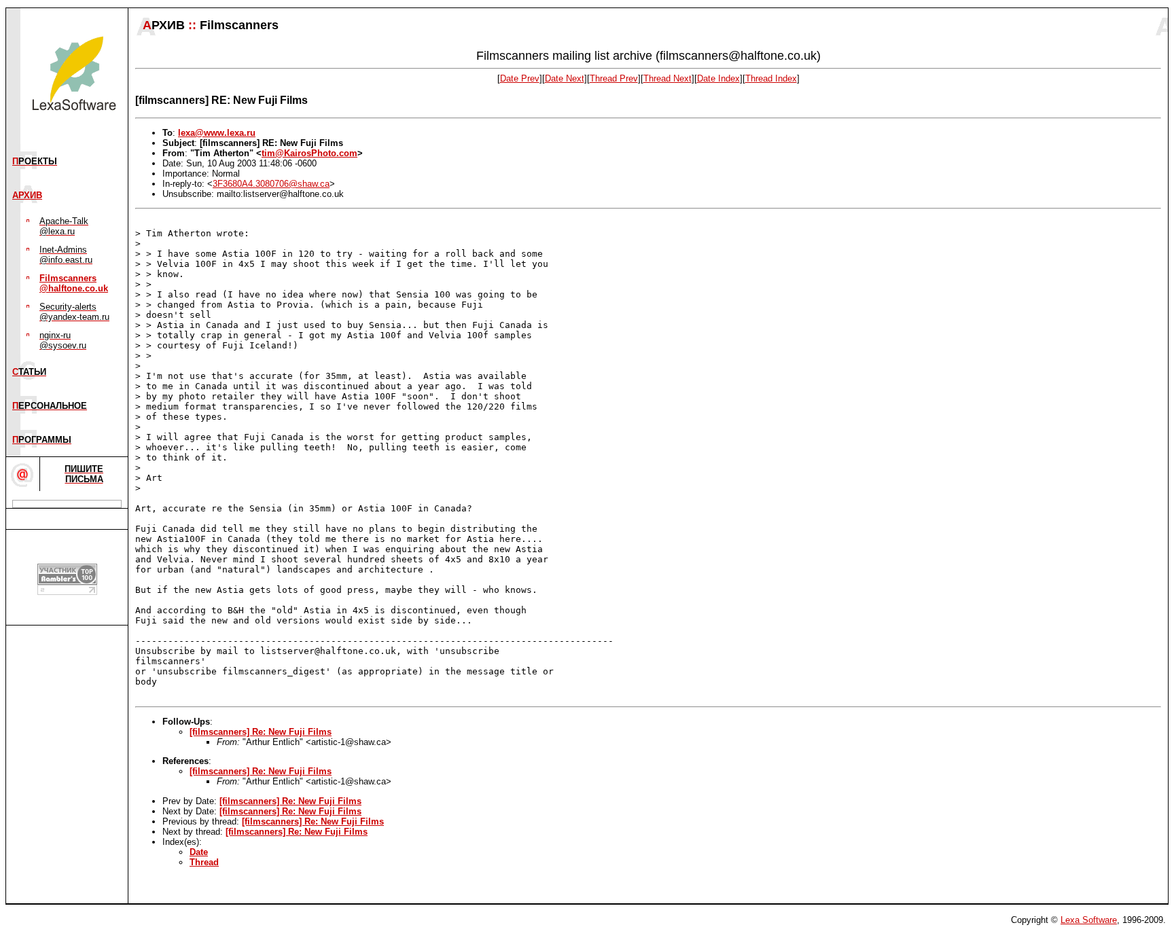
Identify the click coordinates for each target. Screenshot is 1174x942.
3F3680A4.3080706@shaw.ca (271, 184)
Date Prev (519, 78)
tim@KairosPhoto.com (309, 153)
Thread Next (667, 78)
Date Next (564, 78)
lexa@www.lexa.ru (216, 133)
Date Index (718, 78)
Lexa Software (1089, 920)
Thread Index (771, 78)
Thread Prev (614, 78)
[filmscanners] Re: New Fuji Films (261, 732)
